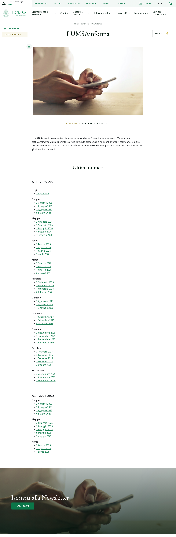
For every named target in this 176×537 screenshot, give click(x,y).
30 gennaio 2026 (44, 301)
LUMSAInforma (96, 24)
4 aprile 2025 (43, 451)
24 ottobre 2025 (44, 354)
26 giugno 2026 (44, 202)
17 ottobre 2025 (44, 358)
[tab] (43, 13)
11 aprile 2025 (43, 448)
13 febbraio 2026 (45, 288)
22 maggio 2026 (44, 225)
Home (77, 24)
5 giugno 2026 (44, 212)
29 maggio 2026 (44, 221)
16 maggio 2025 (44, 429)
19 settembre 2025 (46, 377)
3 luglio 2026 (42, 193)
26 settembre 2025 (46, 373)
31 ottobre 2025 (44, 351)
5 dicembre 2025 (44, 323)
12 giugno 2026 (44, 209)
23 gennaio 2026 (44, 304)
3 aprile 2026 (43, 254)
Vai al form (23, 506)
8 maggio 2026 (43, 231)
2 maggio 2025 (43, 436)
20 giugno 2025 (44, 407)
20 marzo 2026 (43, 266)
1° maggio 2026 (44, 234)
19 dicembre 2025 (45, 316)
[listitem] (41, 3)
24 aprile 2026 (43, 244)
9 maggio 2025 (43, 432)
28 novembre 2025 (45, 332)
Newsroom (85, 24)
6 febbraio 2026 (44, 292)
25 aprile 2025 (43, 445)
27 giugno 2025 (44, 403)
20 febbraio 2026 (45, 285)
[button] (160, 3)
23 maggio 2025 (44, 426)
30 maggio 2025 (44, 422)
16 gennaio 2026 (44, 307)
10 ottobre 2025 (44, 361)
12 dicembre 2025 (45, 320)
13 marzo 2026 (43, 269)
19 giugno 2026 (44, 206)
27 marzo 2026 (43, 263)
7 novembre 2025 (45, 342)
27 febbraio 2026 (45, 282)
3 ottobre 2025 (44, 364)
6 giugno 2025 (43, 413)
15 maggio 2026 (44, 228)
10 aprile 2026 (43, 250)
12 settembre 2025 (46, 380)
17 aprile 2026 (43, 247)
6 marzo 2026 (43, 273)
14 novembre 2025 (45, 339)
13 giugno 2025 (44, 410)
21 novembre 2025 (45, 336)
